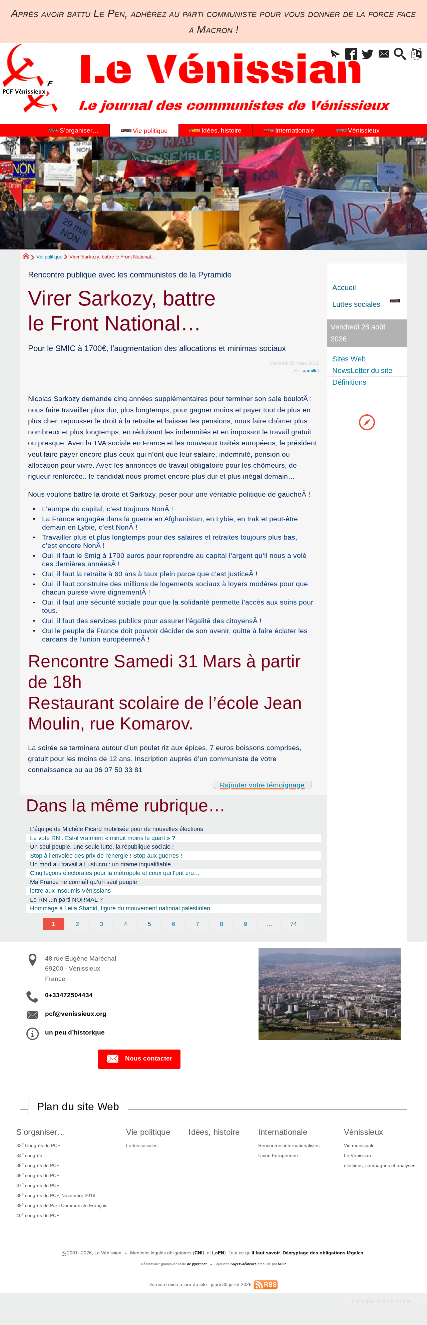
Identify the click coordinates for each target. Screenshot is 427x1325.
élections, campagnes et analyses (379, 1165)
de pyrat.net (196, 1264)
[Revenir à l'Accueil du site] (29, 257)
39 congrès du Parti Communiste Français (61, 1205)
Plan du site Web (78, 1106)
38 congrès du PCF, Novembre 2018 (55, 1195)
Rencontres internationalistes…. (292, 1145)
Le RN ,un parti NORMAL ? (66, 899)
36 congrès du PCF (37, 1175)
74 (293, 924)
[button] (335, 54)
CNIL (199, 1252)
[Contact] (384, 54)
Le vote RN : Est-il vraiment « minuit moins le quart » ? (102, 838)
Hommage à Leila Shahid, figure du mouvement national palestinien (120, 908)
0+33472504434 (69, 995)
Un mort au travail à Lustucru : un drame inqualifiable (100, 864)
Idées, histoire (214, 1131)
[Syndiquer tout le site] (266, 1284)
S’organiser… (40, 1131)
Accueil (344, 287)
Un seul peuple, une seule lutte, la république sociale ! (102, 846)
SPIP (282, 1264)
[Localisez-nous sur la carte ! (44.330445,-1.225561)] (367, 422)
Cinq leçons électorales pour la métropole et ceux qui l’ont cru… (115, 873)
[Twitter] (368, 54)
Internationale (282, 1131)
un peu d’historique (75, 1032)
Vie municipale (359, 1145)
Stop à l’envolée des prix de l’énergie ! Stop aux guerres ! (106, 855)
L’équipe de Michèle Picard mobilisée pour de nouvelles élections (116, 829)
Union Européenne (278, 1155)
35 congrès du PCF (37, 1165)
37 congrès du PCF (37, 1185)
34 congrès (29, 1155)
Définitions (349, 382)
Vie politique (49, 256)
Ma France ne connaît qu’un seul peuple (83, 882)
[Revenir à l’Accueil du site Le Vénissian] (23, 69)
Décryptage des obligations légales (323, 1252)
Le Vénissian (357, 1155)
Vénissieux (363, 1131)
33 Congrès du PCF (38, 1145)
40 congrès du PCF (37, 1215)
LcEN (218, 1252)
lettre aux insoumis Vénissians (70, 890)
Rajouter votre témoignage (262, 785)
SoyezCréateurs (244, 1264)
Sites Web (349, 359)
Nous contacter (148, 1058)
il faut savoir (266, 1252)
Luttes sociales (141, 1145)
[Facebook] (351, 54)
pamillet (311, 370)
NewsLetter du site (362, 370)
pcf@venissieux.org (75, 1013)
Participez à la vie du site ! (383, 1301)
